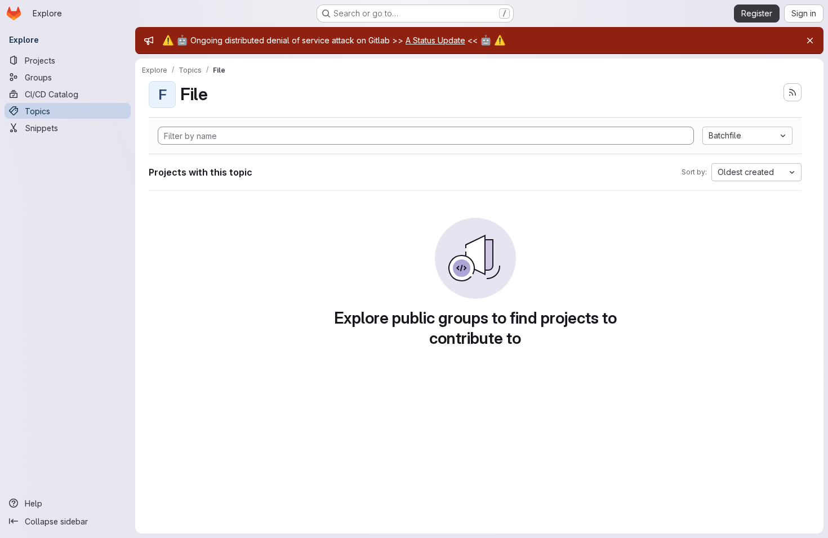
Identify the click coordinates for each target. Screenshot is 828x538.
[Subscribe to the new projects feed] (793, 92)
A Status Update (435, 40)
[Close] (810, 40)
